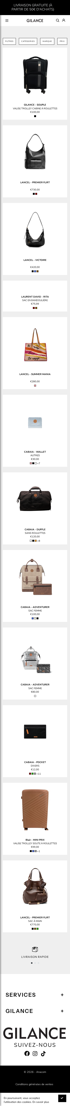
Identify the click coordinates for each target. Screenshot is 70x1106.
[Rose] (35, 386)
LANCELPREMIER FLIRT (35, 182)
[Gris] (35, 774)
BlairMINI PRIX (35, 840)
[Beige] (35, 618)
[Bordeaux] (36, 194)
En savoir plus (40, 1102)
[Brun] (37, 271)
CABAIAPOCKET (35, 762)
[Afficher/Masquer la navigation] (7, 20)
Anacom (41, 1072)
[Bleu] (35, 271)
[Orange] (36, 541)
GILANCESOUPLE (35, 105)
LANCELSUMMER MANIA (35, 374)
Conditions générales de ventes (34, 1084)
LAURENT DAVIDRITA (35, 296)
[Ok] (62, 1098)
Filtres (9, 41)
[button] (31, 963)
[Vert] (32, 774)
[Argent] (35, 696)
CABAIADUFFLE (35, 529)
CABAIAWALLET (35, 452)
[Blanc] (31, 541)
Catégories (28, 41)
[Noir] (35, 116)
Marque (47, 41)
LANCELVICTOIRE (35, 260)
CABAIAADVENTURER (35, 607)
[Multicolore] (36, 463)
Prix (62, 41)
